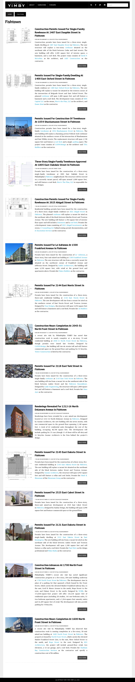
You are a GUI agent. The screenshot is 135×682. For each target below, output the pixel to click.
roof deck (58, 142)
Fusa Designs (50, 306)
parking (76, 142)
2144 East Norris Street (74, 298)
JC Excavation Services (43, 230)
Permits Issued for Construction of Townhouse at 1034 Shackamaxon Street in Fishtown (60, 120)
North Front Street (58, 637)
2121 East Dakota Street (68, 537)
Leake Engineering (51, 386)
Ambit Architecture (65, 265)
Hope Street (54, 642)
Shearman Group (54, 478)
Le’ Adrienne (80, 255)
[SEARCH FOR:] (117, 5)
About (31, 5)
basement (61, 222)
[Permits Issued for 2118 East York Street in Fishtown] (19, 376)
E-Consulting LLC (47, 228)
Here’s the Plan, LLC (63, 101)
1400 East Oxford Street (60, 88)
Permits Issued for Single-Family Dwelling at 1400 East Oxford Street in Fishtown (59, 77)
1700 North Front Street (47, 580)
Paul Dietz (73, 548)
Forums (52, 5)
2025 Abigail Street (77, 211)
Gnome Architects (51, 473)
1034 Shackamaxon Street (62, 131)
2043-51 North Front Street (64, 341)
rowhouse (69, 47)
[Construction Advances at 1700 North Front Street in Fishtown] (19, 576)
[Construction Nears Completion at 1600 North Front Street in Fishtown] (19, 631)
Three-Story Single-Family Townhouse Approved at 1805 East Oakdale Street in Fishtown (60, 163)
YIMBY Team (57, 168)
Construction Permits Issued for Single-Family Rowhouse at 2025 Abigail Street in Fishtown (59, 200)
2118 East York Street (64, 378)
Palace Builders (64, 271)
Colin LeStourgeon (62, 413)
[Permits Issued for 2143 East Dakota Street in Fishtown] (19, 479)
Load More (46, 668)
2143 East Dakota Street (67, 464)
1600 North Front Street (63, 634)
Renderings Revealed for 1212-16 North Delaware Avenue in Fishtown (56, 408)
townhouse (44, 131)
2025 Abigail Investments (72, 225)
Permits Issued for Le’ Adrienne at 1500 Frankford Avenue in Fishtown (56, 246)
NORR (81, 591)
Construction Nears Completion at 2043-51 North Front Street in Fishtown (58, 327)
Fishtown (76, 45)
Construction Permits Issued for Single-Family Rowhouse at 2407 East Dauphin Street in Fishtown (59, 32)
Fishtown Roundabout (78, 384)
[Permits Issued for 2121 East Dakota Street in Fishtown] (19, 539)
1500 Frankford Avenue (78, 257)
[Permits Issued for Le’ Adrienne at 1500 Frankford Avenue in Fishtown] (19, 263)
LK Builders (82, 308)
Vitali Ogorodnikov (61, 39)
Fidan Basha (52, 551)
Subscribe (42, 5)
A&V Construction (72, 58)
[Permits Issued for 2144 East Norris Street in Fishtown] (19, 297)
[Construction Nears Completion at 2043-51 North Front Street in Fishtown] (19, 343)
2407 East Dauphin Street (60, 45)
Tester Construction (42, 352)
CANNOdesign (60, 144)
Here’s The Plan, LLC (65, 182)
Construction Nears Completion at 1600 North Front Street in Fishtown (60, 620)
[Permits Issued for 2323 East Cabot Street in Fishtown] (19, 505)
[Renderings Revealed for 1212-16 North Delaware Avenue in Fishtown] (19, 436)
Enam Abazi (39, 104)
